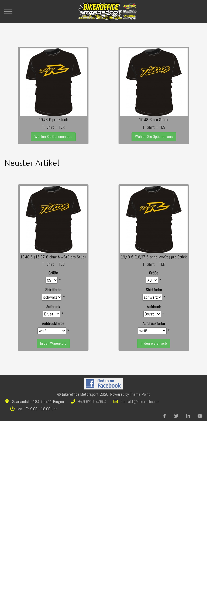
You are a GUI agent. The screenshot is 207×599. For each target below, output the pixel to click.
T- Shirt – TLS (154, 127)
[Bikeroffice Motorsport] (107, 11)
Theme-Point (140, 394)
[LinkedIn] (188, 416)
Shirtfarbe (53, 289)
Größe (53, 273)
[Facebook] (164, 416)
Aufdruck (53, 307)
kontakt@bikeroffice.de (140, 401)
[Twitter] (176, 416)
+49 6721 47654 (92, 401)
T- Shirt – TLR (53, 127)
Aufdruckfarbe (53, 323)
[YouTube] (200, 416)
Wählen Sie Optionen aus (53, 136)
